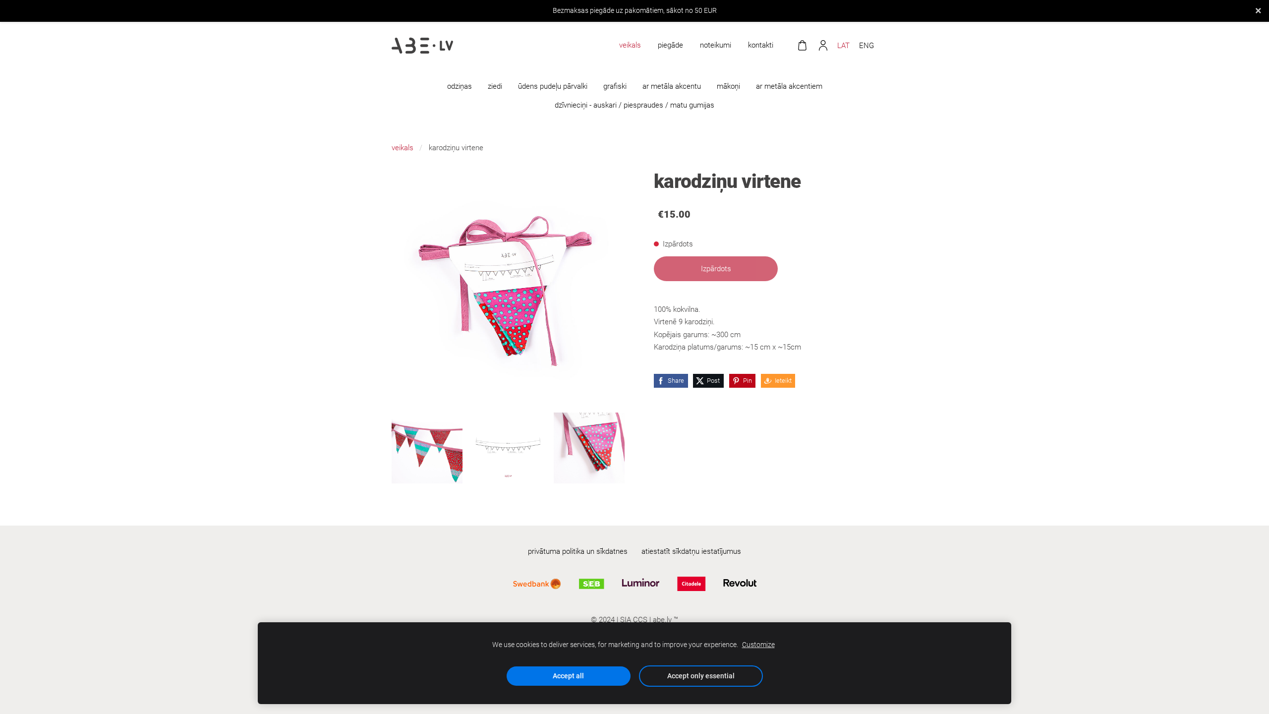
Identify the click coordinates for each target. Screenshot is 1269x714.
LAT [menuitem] (843, 45)
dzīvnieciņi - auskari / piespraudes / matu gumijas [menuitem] (634, 105)
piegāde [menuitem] (670, 45)
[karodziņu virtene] (427, 448)
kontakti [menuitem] (760, 45)
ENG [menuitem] (866, 45)
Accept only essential (701, 676)
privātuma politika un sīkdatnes (578, 551)
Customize (758, 645)
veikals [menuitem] (630, 45)
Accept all (568, 676)
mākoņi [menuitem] (728, 86)
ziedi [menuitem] (495, 86)
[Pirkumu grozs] (802, 45)
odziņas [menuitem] (459, 86)
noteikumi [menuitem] (715, 45)
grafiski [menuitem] (615, 86)
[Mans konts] (822, 45)
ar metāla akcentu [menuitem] (671, 86)
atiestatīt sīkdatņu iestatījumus (691, 551)
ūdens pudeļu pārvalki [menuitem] (552, 86)
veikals (402, 147)
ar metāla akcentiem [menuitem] (789, 86)
